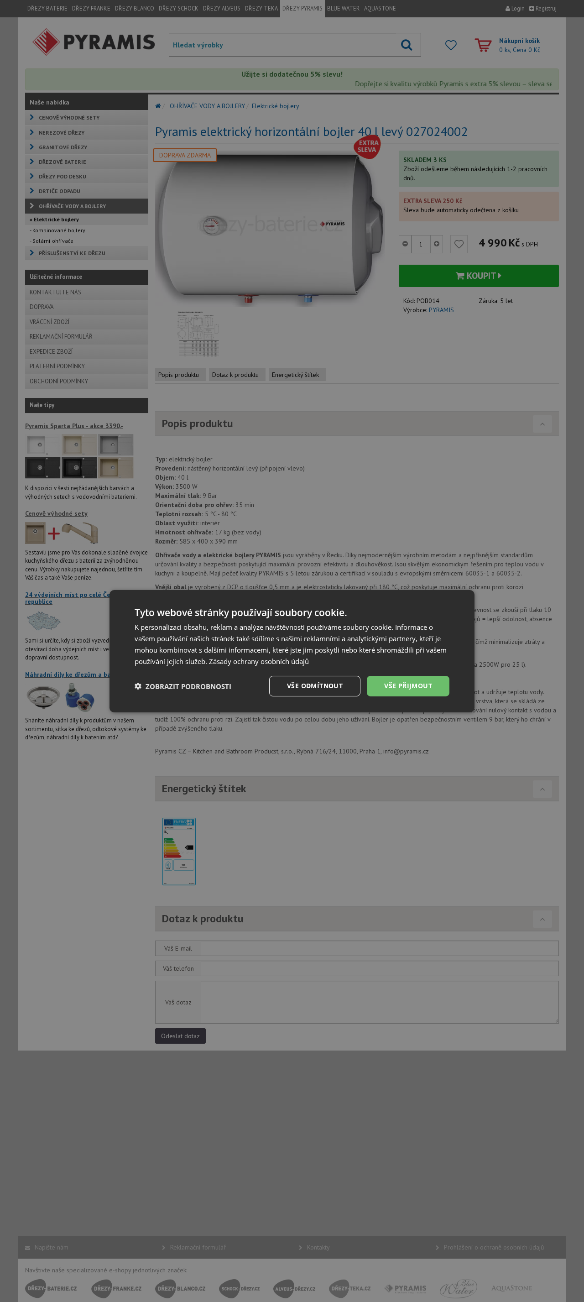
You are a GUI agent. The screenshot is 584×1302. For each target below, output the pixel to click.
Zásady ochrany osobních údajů (259, 660)
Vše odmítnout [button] (315, 685)
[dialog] (292, 651)
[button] (183, 686)
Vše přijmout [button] (408, 685)
